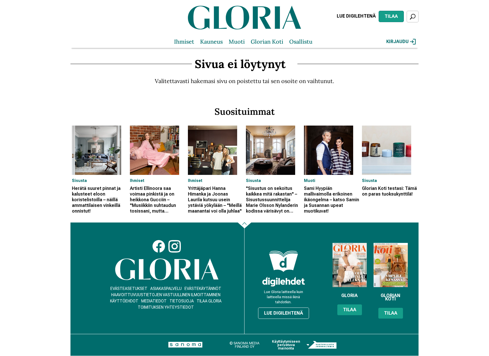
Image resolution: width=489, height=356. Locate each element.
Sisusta (79, 180)
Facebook (159, 246)
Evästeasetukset (128, 288)
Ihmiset (184, 41)
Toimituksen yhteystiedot (166, 307)
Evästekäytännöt (203, 288)
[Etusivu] (166, 269)
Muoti (237, 41)
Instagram (174, 246)
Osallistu (300, 41)
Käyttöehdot (124, 301)
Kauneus (211, 41)
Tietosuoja (182, 301)
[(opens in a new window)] (283, 282)
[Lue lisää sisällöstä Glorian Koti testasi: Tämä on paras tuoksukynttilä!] (389, 150)
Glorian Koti (267, 41)
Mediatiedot (154, 301)
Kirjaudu (397, 41)
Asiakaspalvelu (166, 288)
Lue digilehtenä (356, 16)
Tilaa (391, 16)
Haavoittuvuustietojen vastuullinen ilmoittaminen (165, 295)
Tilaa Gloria (209, 301)
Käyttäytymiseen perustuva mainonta (286, 345)
